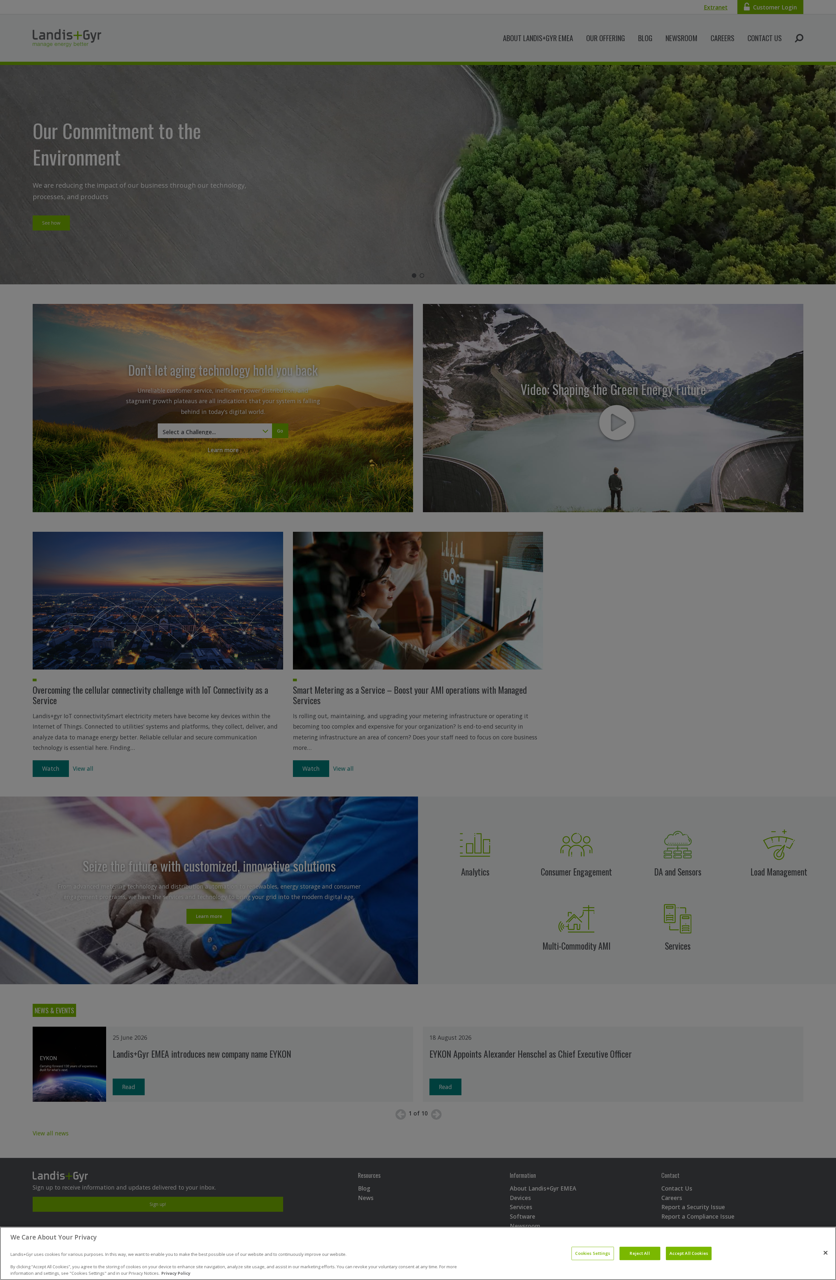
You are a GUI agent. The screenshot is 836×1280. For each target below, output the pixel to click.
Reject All (640, 1253)
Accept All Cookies (688, 1253)
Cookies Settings (592, 1253)
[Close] (825, 1252)
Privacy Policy (175, 1273)
